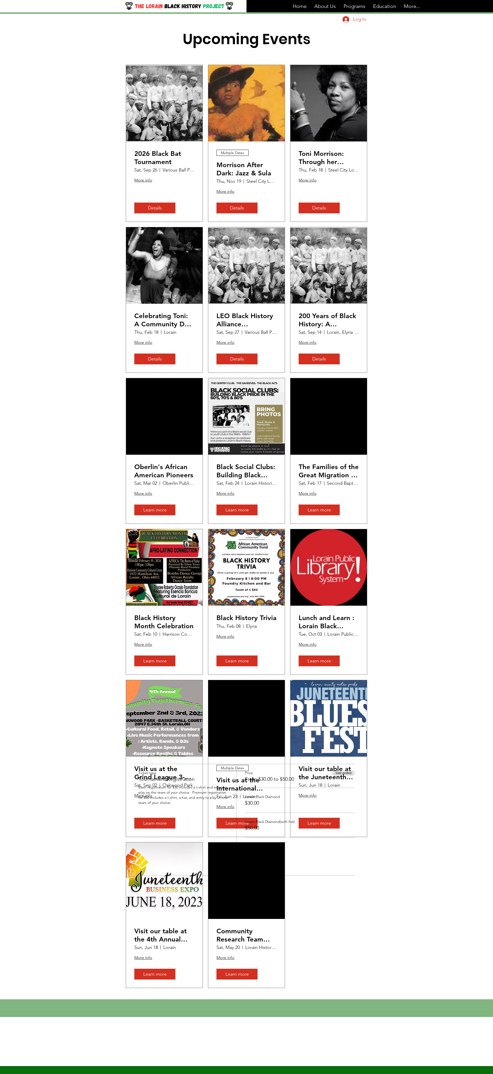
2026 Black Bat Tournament (157, 158)
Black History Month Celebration (164, 622)
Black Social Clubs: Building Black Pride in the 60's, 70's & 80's (245, 471)
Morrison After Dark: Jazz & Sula (243, 169)
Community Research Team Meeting (239, 935)
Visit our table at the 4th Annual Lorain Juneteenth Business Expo (162, 935)
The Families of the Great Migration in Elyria (329, 471)
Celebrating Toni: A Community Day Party (163, 320)
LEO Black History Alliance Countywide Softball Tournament (244, 320)
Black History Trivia (246, 618)
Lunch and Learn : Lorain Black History (326, 622)
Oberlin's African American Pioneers (163, 471)
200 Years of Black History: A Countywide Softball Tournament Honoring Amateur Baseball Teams (328, 320)
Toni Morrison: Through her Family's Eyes (321, 158)
